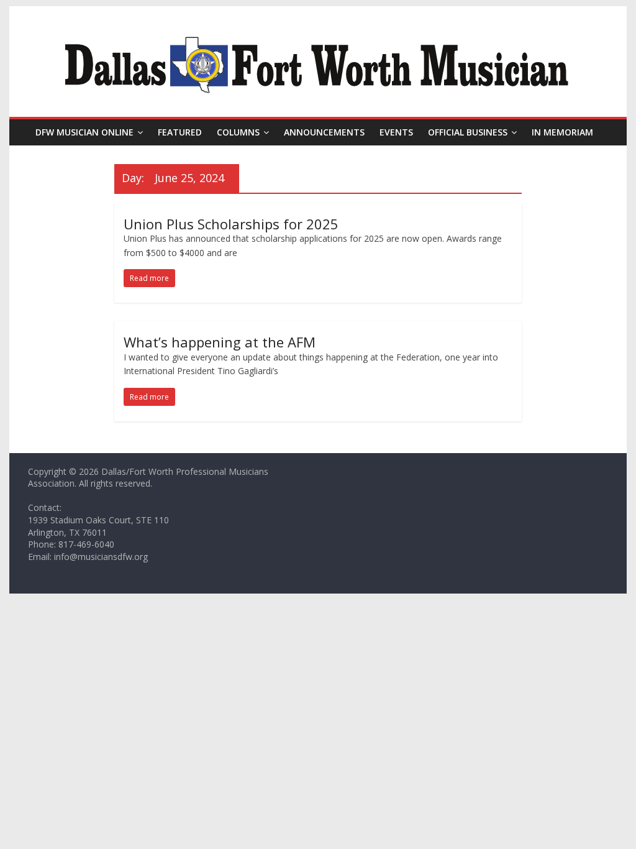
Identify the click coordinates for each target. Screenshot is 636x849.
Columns (238, 132)
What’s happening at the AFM (220, 342)
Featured (180, 132)
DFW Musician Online (84, 132)
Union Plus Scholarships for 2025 (231, 223)
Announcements (324, 132)
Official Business (467, 132)
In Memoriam (562, 132)
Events (396, 132)
